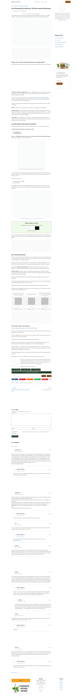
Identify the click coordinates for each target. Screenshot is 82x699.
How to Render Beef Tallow (46, 388)
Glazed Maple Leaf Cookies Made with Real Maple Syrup (20, 389)
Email (34, 428)
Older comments (14, 446)
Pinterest (61, 687)
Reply (50, 449)
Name (13, 428)
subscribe (44, 431)
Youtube (61, 683)
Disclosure (41, 685)
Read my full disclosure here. (36, 13)
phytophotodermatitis (16, 540)
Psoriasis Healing (38, 363)
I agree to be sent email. (32, 230)
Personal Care (26, 5)
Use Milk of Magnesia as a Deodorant (18, 328)
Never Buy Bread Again (59, 37)
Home (12, 5)
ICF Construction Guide (59, 44)
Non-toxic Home (21, 5)
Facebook (61, 682)
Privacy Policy (41, 687)
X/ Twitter (61, 689)
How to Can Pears (58, 40)
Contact (41, 691)
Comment (14, 412)
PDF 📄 (49, 376)
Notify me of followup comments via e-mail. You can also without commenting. (30, 432)
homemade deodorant (23, 382)
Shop (61, 680)
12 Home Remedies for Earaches (60, 42)
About (43, 1)
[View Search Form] (64, 2)
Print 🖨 (43, 376)
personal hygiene (29, 382)
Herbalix (17, 382)
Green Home (16, 5)
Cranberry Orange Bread (59, 46)
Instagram (61, 685)
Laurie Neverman (17, 11)
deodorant (13, 382)
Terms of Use (41, 689)
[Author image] (12, 11)
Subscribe (68, 1)
